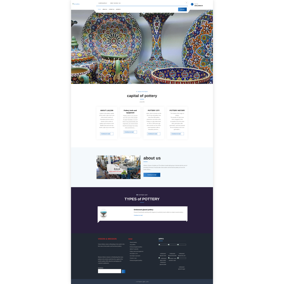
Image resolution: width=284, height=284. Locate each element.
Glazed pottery (133, 242)
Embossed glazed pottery (143, 210)
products (118, 9)
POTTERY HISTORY (177, 110)
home (99, 9)
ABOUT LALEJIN (106, 110)
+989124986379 (198, 5)
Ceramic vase (133, 258)
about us (105, 9)
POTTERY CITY (154, 110)
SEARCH (100, 268)
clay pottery (132, 244)
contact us (111, 9)
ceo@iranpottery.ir (102, 3)
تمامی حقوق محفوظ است (142, 281)
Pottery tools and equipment (136, 251)
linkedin (182, 9)
